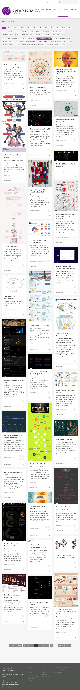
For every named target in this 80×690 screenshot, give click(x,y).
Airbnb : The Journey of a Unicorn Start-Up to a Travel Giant (66, 612)
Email (42, 668)
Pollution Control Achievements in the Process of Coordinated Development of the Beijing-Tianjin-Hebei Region (65, 338)
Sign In (54, 2)
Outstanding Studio (27, 35)
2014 (57, 28)
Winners (11, 32)
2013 (63, 28)
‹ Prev (19, 645)
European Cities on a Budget (40, 325)
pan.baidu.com (60, 361)
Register (48, 2)
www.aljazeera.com (61, 90)
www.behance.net (8, 83)
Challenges (11, 21)
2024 (9, 28)
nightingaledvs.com (35, 210)
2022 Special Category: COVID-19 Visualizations (30, 45)
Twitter (3, 2)
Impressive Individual (58, 32)
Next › (61, 645)
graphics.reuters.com (35, 528)
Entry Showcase (63, 9)
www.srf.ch (33, 622)
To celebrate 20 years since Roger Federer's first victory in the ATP (65, 216)
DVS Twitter (44, 674)
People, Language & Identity (27, 42)
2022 (22, 28)
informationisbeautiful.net (61, 668)
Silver (31, 32)
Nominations (73, 9)
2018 (34, 28)
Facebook (6, 2)
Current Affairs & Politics (10, 42)
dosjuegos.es (33, 392)
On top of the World (10, 246)
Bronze (38, 32)
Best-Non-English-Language (11, 35)
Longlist (22, 83)
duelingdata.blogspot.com (62, 525)
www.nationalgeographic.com (62, 171)
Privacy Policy (6, 687)
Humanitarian (31, 39)
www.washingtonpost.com (62, 562)
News (42, 9)
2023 (15, 28)
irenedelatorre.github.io (10, 457)
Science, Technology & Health (58, 42)
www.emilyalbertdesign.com (10, 615)
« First (12, 645)
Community (46, 35)
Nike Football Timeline (64, 439)
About (30, 668)
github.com (7, 175)
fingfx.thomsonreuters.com (10, 309)
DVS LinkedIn (45, 676)
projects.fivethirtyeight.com (36, 261)
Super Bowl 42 (61, 507)
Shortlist (24, 32)
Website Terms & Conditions (10, 684)
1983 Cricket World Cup (38, 87)
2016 (46, 28)
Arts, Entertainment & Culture (16, 39)
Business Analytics (8, 45)
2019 (28, 28)
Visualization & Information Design (56, 45)
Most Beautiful (56, 35)
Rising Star (46, 32)
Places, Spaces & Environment (62, 39)
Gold (18, 32)
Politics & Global (42, 42)
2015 (52, 28)
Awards (48, 9)
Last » (67, 645)
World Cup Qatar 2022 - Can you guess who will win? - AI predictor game (66, 72)
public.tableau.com (61, 140)
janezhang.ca (59, 287)
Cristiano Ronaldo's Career (39, 464)
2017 (40, 28)
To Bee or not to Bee (11, 65)
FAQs (54, 9)
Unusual (71, 42)
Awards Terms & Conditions (10, 682)
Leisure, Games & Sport (44, 39)
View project (7, 89)
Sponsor (37, 11)
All (4, 28)
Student (38, 35)
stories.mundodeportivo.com (62, 237)
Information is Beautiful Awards (19, 11)
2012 (69, 28)
